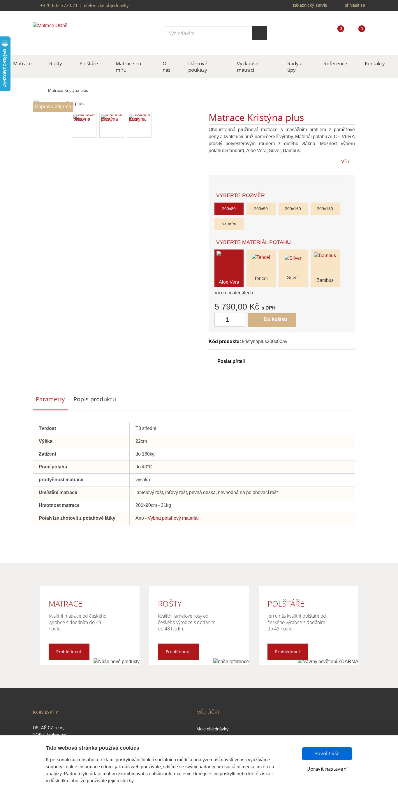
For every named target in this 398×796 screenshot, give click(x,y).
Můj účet (208, 712)
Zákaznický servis (310, 5)
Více (346, 161)
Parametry (50, 399)
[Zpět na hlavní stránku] (39, 90)
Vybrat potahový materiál (173, 518)
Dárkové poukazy (197, 66)
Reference (335, 63)
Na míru (228, 224)
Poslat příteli (231, 361)
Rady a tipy (294, 66)
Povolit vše (327, 753)
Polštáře (89, 63)
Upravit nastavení (327, 768)
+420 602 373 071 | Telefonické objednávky (84, 5)
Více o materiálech (233, 292)
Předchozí (41, 125)
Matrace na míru (128, 66)
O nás (166, 66)
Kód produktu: (225, 341)
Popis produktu (94, 399)
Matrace (22, 63)
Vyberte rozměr (241, 195)
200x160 (293, 208)
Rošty (55, 63)
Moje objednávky (212, 728)
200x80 (229, 208)
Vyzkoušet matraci (248, 66)
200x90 (261, 208)
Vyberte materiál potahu (254, 242)
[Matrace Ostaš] (68, 33)
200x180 (325, 208)
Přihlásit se (355, 5)
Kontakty (375, 63)
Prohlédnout (68, 651)
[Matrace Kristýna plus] (84, 125)
